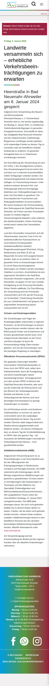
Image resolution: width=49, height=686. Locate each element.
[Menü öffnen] (41, 4)
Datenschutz (23, 658)
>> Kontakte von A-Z (24, 598)
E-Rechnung (15, 655)
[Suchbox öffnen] (33, 3)
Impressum (32, 655)
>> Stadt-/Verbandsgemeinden (24, 601)
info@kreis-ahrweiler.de (24, 589)
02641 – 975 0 (28, 586)
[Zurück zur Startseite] (17, 5)
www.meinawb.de (12, 531)
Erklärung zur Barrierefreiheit (23, 662)
